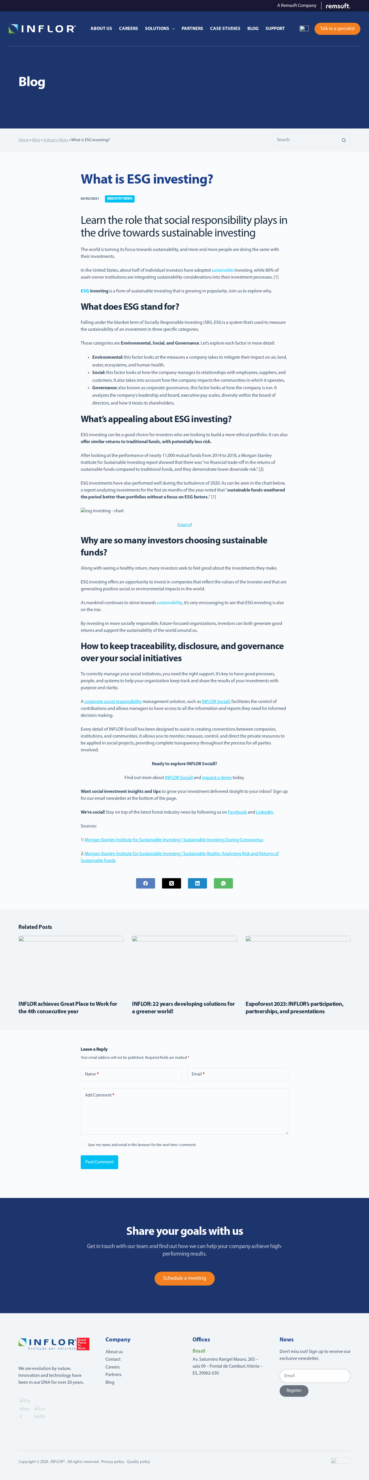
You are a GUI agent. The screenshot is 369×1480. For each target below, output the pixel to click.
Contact (113, 1359)
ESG (85, 291)
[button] (304, 29)
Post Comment (99, 1162)
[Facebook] (145, 883)
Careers (128, 29)
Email (198, 1074)
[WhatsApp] (223, 883)
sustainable (223, 270)
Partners (192, 29)
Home (23, 140)
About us (101, 29)
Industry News (56, 140)
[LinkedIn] (197, 883)
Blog (253, 29)
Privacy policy (112, 1462)
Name (92, 1074)
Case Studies (225, 29)
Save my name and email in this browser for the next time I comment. (142, 1145)
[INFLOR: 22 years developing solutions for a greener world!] (184, 965)
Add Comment (99, 1095)
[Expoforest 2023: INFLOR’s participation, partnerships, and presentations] (298, 965)
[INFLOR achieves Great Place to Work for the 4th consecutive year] (70, 965)
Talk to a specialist (337, 29)
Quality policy (138, 1462)
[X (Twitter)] (171, 883)
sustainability (169, 603)
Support (275, 29)
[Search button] (343, 140)
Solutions (157, 29)
